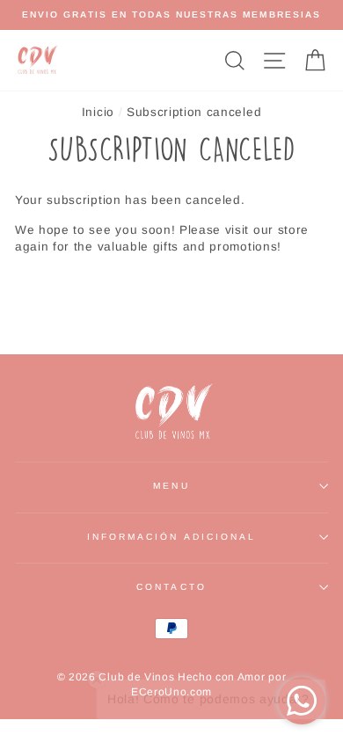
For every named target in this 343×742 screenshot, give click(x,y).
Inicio (98, 112)
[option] (171, 15)
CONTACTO (171, 587)
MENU (171, 486)
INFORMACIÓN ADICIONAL (171, 537)
